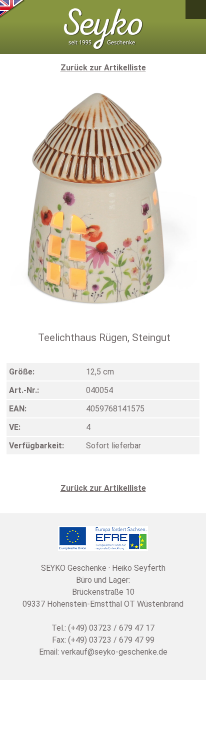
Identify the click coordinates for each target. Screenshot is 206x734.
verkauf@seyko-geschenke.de (114, 652)
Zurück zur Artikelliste (103, 67)
